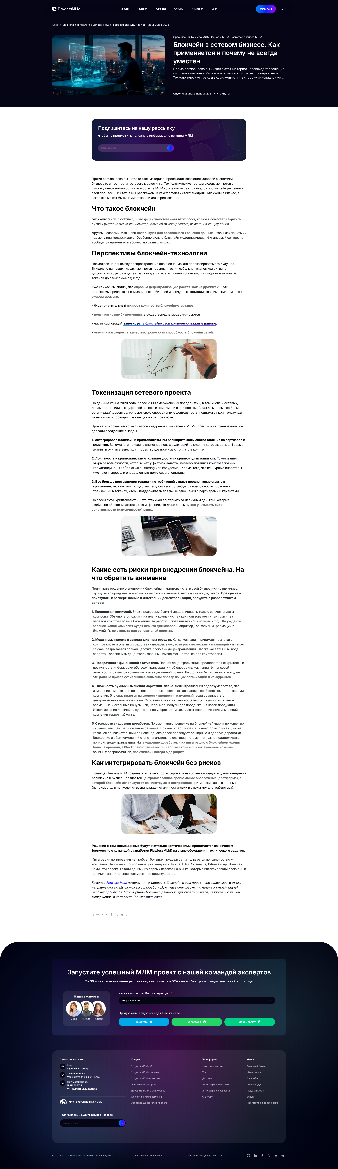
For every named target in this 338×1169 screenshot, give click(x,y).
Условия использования (148, 1155)
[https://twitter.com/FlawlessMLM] (269, 1155)
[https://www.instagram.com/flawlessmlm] (248, 1155)
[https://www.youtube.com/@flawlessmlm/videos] (276, 1155)
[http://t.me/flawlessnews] (283, 1155)
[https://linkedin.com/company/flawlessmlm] (255, 1155)
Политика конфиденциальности (204, 1155)
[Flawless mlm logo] (67, 9)
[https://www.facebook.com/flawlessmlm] (262, 1155)
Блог (55, 24)
